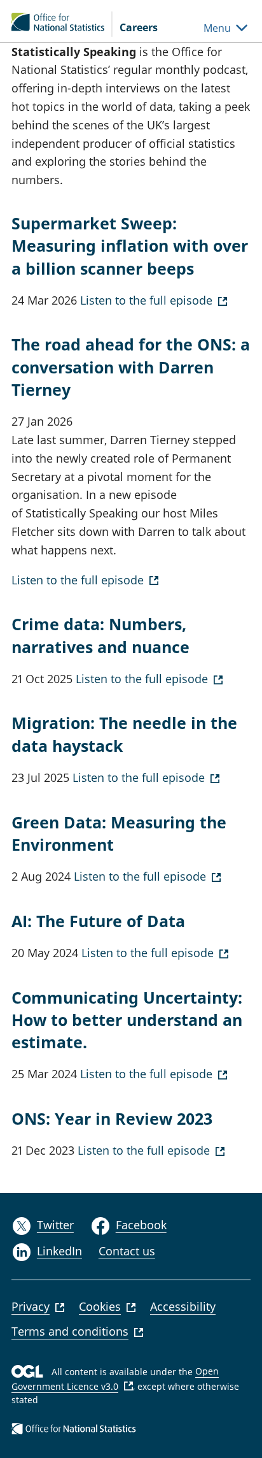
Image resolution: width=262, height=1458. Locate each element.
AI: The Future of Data (98, 921)
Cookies (100, 1306)
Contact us (127, 1251)
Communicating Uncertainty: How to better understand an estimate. (126, 1019)
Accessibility (183, 1306)
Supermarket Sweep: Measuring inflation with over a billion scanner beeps (129, 245)
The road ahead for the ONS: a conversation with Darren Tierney (130, 366)
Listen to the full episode (144, 300)
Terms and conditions (69, 1331)
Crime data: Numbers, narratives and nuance (100, 635)
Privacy (30, 1306)
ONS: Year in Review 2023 (111, 1118)
